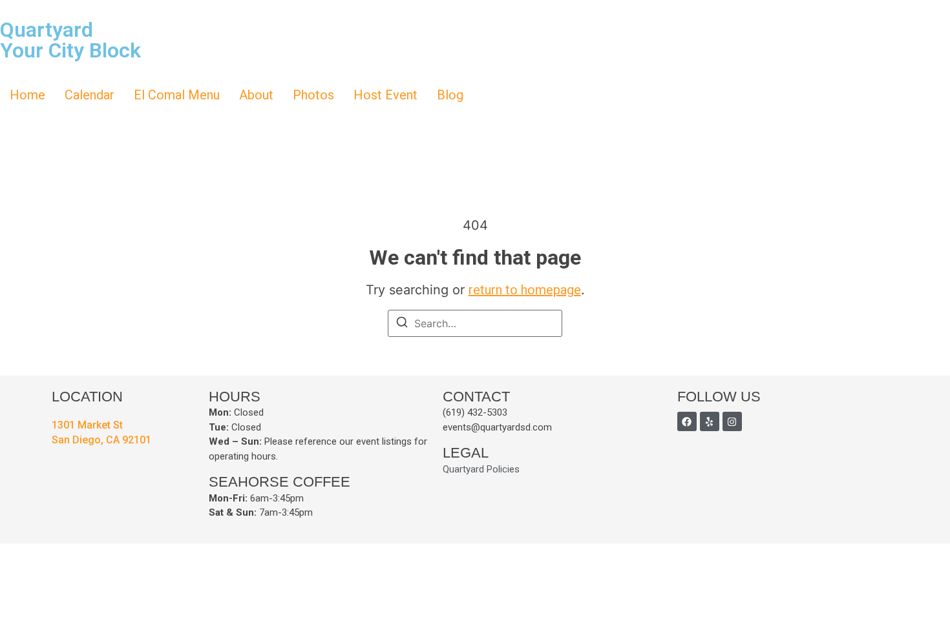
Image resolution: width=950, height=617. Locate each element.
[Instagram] (732, 421)
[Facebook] (687, 421)
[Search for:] (475, 323)
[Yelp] (709, 421)
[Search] (402, 324)
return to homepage (525, 290)
